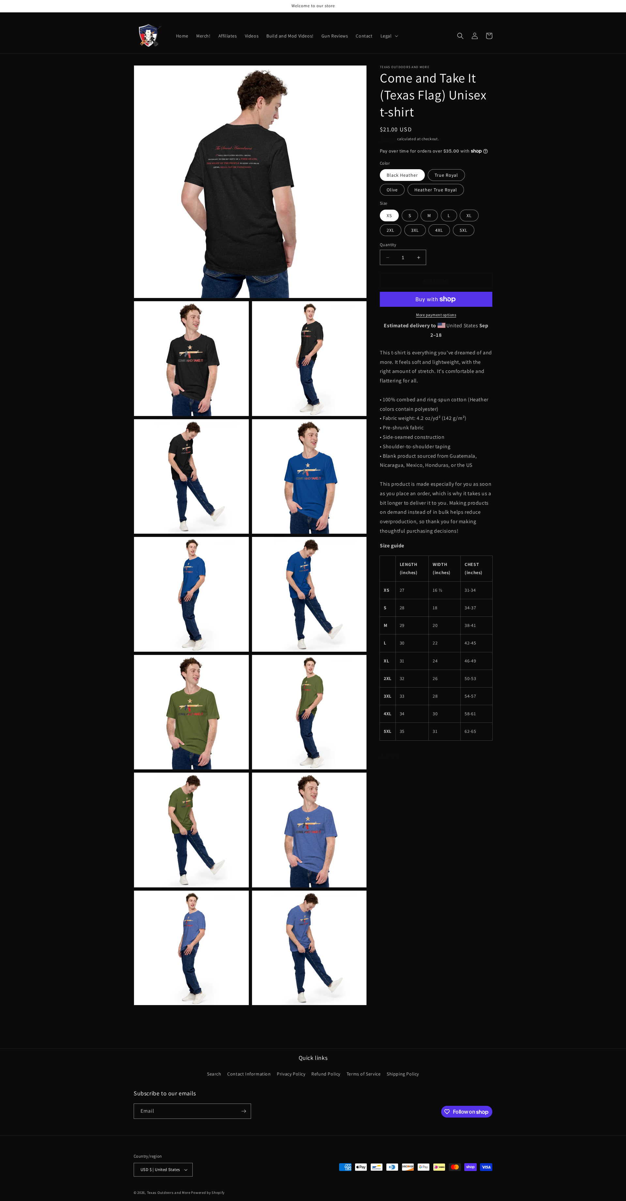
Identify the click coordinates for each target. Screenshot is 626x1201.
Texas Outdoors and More (168, 1192)
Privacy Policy (291, 1074)
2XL (391, 230)
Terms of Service (364, 1074)
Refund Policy (325, 1074)
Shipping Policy (403, 1074)
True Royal (446, 175)
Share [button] (393, 755)
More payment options (436, 314)
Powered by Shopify (208, 1192)
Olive (392, 190)
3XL (415, 230)
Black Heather (402, 175)
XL (469, 215)
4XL (439, 230)
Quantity (388, 244)
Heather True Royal (435, 190)
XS (389, 215)
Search (214, 1074)
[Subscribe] (243, 1111)
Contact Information (249, 1074)
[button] (389, 36)
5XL (464, 230)
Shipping (388, 138)
